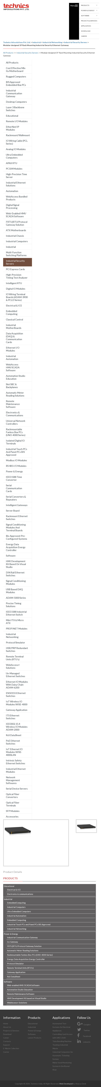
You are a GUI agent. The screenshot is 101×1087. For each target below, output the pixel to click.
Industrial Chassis (15, 235)
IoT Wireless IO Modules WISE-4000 (16, 703)
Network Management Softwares (13, 780)
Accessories (12, 816)
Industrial (11, 246)
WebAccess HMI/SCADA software (12, 367)
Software (85, 16)
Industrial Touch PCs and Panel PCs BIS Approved (16, 452)
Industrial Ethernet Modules (16, 770)
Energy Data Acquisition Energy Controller (15, 547)
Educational (12, 115)
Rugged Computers (16, 76)
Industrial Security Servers (27, 53)
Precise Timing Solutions (13, 605)
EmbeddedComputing (16, 903)
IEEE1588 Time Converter (14, 478)
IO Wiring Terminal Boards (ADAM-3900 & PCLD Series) (17, 297)
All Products (8, 53)
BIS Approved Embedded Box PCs (16, 83)
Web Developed (66, 1084)
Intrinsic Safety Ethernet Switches (15, 762)
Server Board (12, 510)
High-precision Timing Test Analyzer (16, 276)
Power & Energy (87, 10)
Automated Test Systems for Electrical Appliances (61, 1027)
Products (85, 5)
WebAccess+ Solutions (13, 666)
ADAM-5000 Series (16, 597)
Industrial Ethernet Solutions (16, 184)
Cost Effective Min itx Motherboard (15, 69)
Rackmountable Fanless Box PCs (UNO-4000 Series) (15, 432)
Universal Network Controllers (15, 422)
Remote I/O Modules (17, 121)
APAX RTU (11, 163)
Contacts (7, 1041)
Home (5, 1023)
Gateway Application (16, 709)
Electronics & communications (14, 414)
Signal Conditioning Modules (16, 582)
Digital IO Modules (15, 288)
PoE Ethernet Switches (13, 742)
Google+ (87, 1024)
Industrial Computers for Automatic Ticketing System (62, 1055)
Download (85, 31)
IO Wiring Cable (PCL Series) (17, 142)
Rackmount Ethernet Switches (17, 517)
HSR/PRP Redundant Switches (17, 649)
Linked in (86, 1042)
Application (86, 26)
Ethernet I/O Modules (12, 349)
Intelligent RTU (14, 283)
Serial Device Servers (17, 788)
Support (6, 1045)
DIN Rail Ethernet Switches (15, 574)
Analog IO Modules (16, 149)
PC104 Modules (14, 168)
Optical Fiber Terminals (12, 804)
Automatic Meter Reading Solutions (15, 394)
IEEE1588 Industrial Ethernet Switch (16, 613)
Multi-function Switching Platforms (16, 254)
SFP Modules (12, 811)
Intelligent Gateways (16, 505)
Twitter (86, 1030)
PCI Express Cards (15, 269)
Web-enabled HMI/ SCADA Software (16, 215)
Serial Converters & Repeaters (16, 498)
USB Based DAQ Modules (14, 591)
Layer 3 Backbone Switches (15, 109)
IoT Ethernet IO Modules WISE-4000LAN (14, 752)
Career (84, 36)
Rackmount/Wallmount (18, 135)
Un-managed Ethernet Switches (15, 675)
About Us (7, 1027)
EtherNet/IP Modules (12, 128)
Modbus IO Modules (16, 460)
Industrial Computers (17, 241)
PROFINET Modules (16, 628)
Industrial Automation (12, 357)
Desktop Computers (16, 101)
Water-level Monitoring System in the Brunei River (62, 1066)
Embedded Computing (11, 312)
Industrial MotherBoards (13, 326)
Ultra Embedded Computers (14, 156)
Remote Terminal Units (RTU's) (15, 658)
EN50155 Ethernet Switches (16, 694)
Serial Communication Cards (14, 488)
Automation (12, 191)
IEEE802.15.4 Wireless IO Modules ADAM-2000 (16, 726)
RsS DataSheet (13, 735)
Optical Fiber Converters (12, 795)
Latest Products (34, 1038)
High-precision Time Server (16, 175)
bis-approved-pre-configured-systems (16, 537)
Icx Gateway (12, 942)
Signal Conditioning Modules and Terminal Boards (16, 527)
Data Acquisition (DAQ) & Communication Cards (14, 338)
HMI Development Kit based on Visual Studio (16, 564)
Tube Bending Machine (61, 1041)
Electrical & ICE (14, 305)
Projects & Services (89, 21)
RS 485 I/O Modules (16, 465)
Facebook (87, 1036)
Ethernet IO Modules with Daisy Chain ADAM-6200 (17, 684)
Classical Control (14, 319)
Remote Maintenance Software (13, 404)
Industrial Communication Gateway (14, 93)
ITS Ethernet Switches (12, 717)
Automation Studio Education (15, 377)
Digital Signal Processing (12, 206)
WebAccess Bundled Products (16, 198)
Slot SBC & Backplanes (12, 386)
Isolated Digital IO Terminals (15, 442)
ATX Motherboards (16, 230)
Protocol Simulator (15, 642)
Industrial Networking (12, 635)
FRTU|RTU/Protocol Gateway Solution (16, 223)
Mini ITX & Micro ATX (15, 621)
